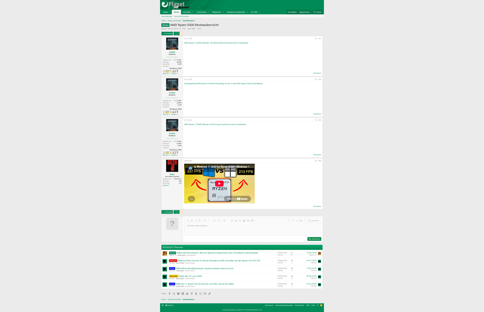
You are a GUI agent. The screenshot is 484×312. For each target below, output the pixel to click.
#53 (320, 120)
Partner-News (190, 263)
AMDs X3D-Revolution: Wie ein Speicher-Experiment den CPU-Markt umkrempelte (217, 252)
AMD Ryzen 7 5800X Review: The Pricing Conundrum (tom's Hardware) (215, 124)
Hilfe (308, 305)
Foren (176, 12)
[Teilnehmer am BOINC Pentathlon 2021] (177, 71)
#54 (320, 161)
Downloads (201, 12)
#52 (320, 79)
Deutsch (170, 305)
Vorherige (168, 33)
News (165, 12)
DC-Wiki (254, 12)
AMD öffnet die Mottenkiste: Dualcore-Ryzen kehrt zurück (204, 268)
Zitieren (318, 73)
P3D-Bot (172, 263)
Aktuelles (187, 12)
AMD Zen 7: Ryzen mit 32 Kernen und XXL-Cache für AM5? (205, 283)
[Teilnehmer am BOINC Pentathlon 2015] (168, 71)
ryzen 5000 (191, 29)
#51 (320, 38)
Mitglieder (216, 12)
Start (313, 305)
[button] (170, 12)
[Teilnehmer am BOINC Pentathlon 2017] (172, 71)
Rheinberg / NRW (176, 68)
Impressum (269, 305)
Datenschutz (299, 305)
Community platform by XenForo (242, 310)
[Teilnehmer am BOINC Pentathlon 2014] (167, 71)
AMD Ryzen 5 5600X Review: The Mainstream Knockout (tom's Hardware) (216, 42)
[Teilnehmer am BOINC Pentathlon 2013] (165, 71)
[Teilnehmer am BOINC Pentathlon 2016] (170, 71)
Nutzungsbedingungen (284, 305)
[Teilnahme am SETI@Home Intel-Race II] (175, 71)
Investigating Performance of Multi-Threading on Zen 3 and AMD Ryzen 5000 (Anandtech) (223, 83)
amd (183, 29)
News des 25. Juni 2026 (190, 276)
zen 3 (199, 29)
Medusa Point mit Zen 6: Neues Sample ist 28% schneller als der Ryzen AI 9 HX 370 (219, 260)
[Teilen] (316, 38)
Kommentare (191, 255)
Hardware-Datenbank (236, 12)
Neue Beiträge (166, 16)
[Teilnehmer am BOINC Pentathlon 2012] (163, 71)
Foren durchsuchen (181, 16)
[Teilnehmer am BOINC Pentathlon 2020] (173, 71)
